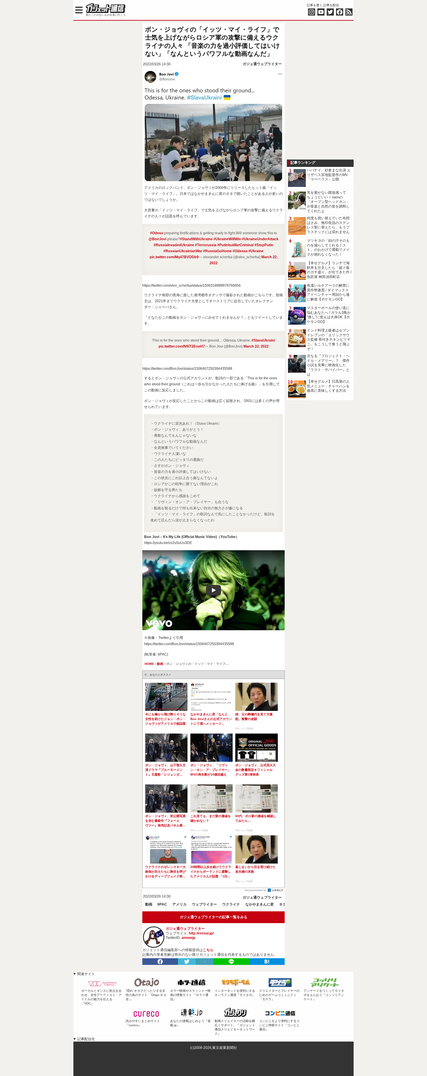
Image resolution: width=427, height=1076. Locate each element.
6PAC (162, 904)
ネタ (282, 904)
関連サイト (86, 974)
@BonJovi (157, 239)
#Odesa (156, 233)
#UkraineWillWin (227, 239)
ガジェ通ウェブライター (262, 64)
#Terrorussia (205, 245)
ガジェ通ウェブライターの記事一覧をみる (213, 917)
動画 (148, 904)
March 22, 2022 (256, 346)
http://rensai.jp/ (201, 933)
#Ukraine (256, 251)
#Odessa (240, 251)
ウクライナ (231, 904)
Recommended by (256, 890)
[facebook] (160, 961)
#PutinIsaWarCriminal (235, 245)
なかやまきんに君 (259, 904)
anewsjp (188, 938)
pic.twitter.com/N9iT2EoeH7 (182, 346)
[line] (231, 961)
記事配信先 (86, 1039)
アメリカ (179, 904)
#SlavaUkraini (263, 340)
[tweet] (187, 961)
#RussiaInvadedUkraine (174, 245)
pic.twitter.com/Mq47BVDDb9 (174, 257)
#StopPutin (263, 245)
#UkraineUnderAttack (260, 239)
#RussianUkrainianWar (182, 251)
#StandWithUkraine (196, 239)
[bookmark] (267, 961)
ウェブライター (204, 904)
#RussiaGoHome (217, 251)
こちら (208, 950)
